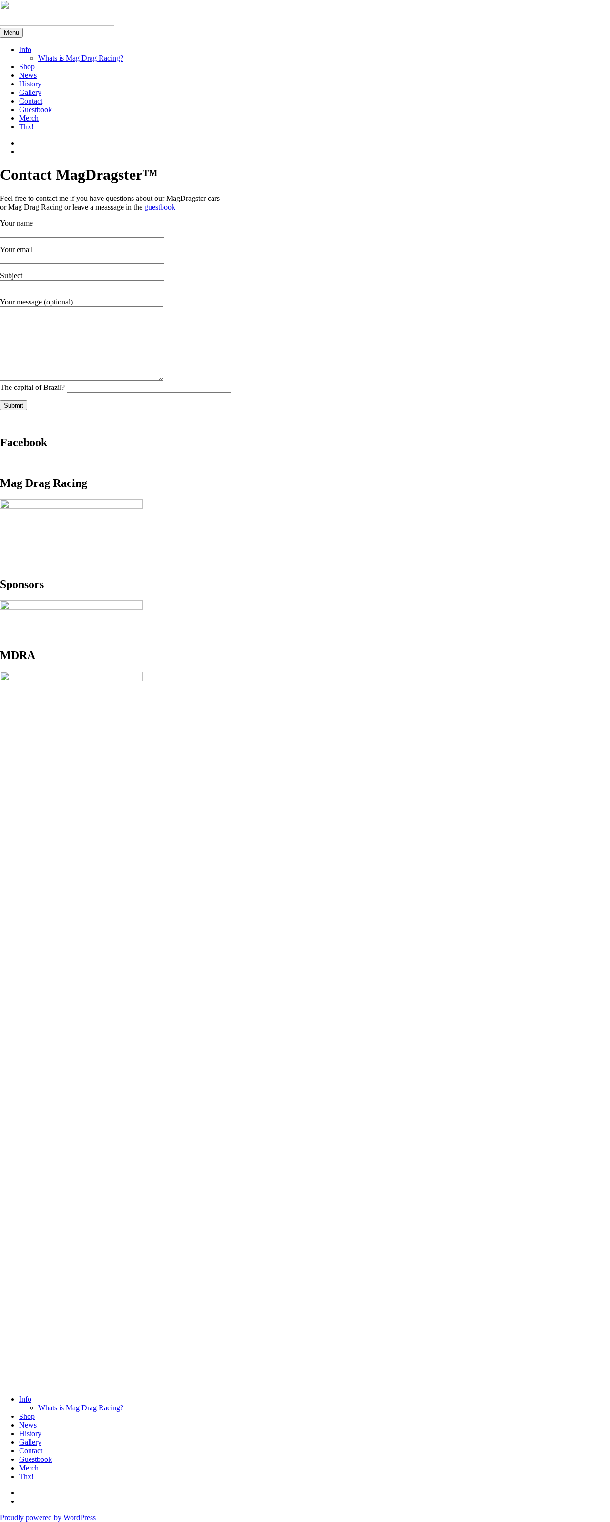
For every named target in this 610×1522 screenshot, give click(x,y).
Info (25, 49)
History (30, 84)
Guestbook (35, 109)
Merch (29, 118)
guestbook (159, 207)
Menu (11, 32)
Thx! (26, 127)
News (28, 75)
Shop (27, 67)
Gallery (30, 92)
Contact (30, 101)
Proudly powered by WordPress (48, 1517)
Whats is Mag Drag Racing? (80, 58)
